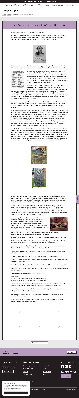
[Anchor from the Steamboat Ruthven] (39, 312)
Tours (32, 5)
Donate (66, 376)
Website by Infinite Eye (71, 389)
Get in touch (7, 371)
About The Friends (25, 5)
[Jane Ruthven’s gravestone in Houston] (20, 312)
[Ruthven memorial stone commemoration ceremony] (59, 327)
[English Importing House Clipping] (20, 327)
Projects (47, 5)
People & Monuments (39, 5)
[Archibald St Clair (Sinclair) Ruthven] (39, 327)
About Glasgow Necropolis (15, 5)
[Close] (28, 382)
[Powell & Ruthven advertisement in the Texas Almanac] (59, 312)
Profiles (9, 14)
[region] (16, 388)
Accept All (16, 392)
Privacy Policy (10, 389)
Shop (68, 5)
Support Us (60, 5)
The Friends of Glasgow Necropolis (39, 2)
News (53, 5)
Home (6, 5)
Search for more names (38, 343)
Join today (70, 352)
